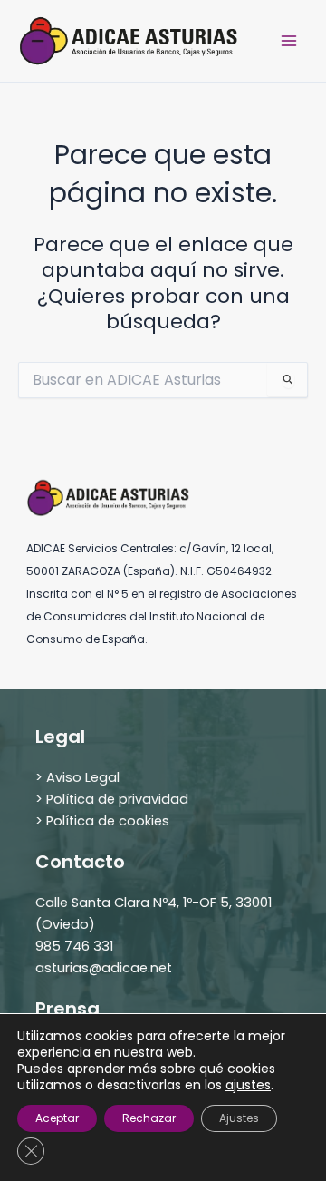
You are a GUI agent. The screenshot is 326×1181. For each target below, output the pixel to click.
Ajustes (239, 1118)
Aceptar (57, 1118)
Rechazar (149, 1118)
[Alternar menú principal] (289, 41)
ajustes (248, 1085)
